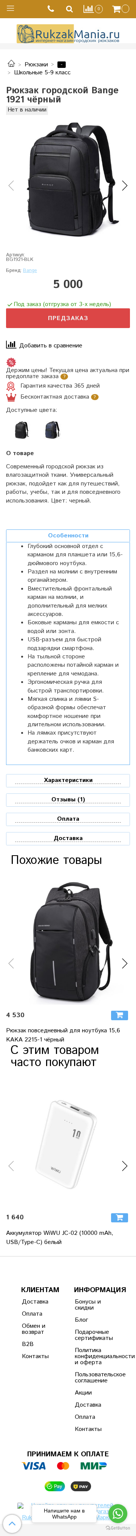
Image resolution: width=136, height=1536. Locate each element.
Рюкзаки (36, 64)
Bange (30, 270)
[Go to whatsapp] (117, 1513)
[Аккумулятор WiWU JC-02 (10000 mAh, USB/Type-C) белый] (68, 1144)
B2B (28, 1344)
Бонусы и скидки (88, 1304)
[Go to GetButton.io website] (118, 1528)
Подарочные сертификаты (93, 1335)
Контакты (35, 1356)
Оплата (32, 1314)
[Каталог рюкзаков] (11, 64)
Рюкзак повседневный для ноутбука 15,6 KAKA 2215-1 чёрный (63, 1035)
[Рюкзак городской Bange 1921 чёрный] (68, 179)
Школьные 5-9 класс (42, 72)
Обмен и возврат (33, 1329)
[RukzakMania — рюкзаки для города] (68, 33)
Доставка (35, 1301)
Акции (83, 1392)
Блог (81, 1320)
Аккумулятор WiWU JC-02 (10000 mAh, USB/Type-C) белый (59, 1238)
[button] (11, 186)
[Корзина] (121, 9)
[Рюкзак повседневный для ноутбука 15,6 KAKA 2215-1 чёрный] (68, 942)
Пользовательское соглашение (93, 1377)
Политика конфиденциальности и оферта (93, 1356)
